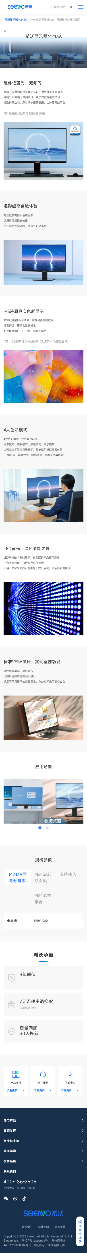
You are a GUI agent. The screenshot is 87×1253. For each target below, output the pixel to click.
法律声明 (43, 1227)
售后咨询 (81, 1191)
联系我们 (27, 1227)
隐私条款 (60, 1227)
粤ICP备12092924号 (35, 1240)
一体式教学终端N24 (42, 20)
